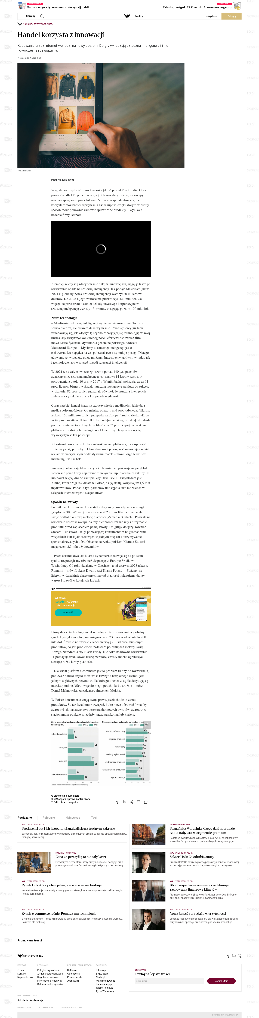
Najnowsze (73, 817)
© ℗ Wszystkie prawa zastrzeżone (71, 799)
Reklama (72, 970)
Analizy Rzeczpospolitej (38, 24)
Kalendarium (46, 1008)
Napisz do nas (25, 977)
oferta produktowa (71, 1008)
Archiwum (73, 980)
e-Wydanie (211, 16)
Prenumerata (74, 977)
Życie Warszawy (105, 991)
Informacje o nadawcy (49, 980)
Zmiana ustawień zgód (50, 973)
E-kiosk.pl (101, 970)
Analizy (138, 16)
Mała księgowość (105, 980)
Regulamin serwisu (47, 977)
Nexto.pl (100, 977)
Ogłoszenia (73, 973)
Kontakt (21, 973)
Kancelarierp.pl (104, 984)
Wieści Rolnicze (104, 987)
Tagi (94, 817)
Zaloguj (231, 16)
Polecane (49, 817)
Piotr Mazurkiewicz (62, 179)
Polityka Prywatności (48, 970)
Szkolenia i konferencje (30, 1000)
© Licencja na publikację (65, 795)
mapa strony (24, 1008)
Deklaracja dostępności (50, 984)
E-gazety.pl (102, 973)
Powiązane (24, 817)
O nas (20, 970)
